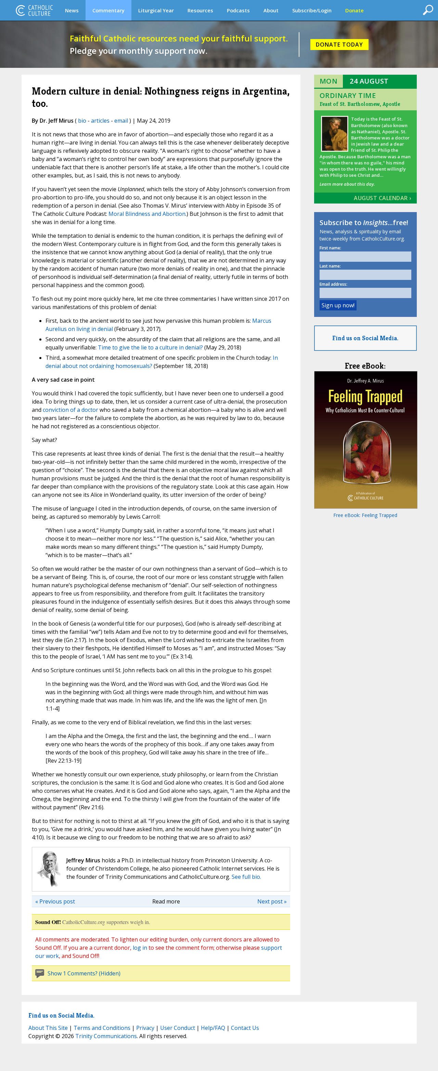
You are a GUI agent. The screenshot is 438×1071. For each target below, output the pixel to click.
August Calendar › (382, 198)
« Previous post (55, 901)
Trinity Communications (106, 1036)
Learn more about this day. (347, 184)
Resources (200, 10)
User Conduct (177, 1028)
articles (100, 120)
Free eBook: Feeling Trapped (365, 515)
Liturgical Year (156, 10)
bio (82, 120)
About (271, 10)
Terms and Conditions (102, 1028)
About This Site (48, 1028)
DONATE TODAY (339, 44)
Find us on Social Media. (365, 338)
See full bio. (246, 877)
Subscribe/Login (312, 10)
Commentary (108, 10)
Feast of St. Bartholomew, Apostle (360, 104)
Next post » (272, 901)
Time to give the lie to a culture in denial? (150, 347)
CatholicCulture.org (34, 10)
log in (140, 947)
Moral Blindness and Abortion (146, 214)
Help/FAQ (213, 1028)
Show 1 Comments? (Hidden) (84, 973)
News (72, 10)
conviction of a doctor (70, 410)
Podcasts (238, 10)
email (121, 120)
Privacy (145, 1028)
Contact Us (245, 1028)
